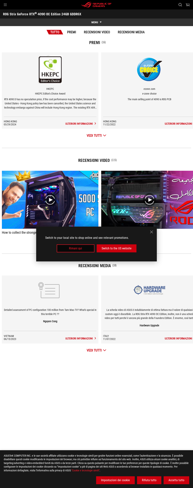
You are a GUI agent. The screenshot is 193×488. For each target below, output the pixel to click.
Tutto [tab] (54, 32)
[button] (5, 4)
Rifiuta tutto (149, 480)
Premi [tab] (71, 32)
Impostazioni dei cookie (115, 480)
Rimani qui (75, 248)
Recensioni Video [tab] (97, 32)
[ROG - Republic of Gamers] (96, 5)
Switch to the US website (117, 248)
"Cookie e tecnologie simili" (85, 470)
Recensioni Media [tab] (131, 32)
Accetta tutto (176, 480)
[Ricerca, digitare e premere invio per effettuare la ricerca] (180, 4)
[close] (151, 232)
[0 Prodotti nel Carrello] (187, 4)
